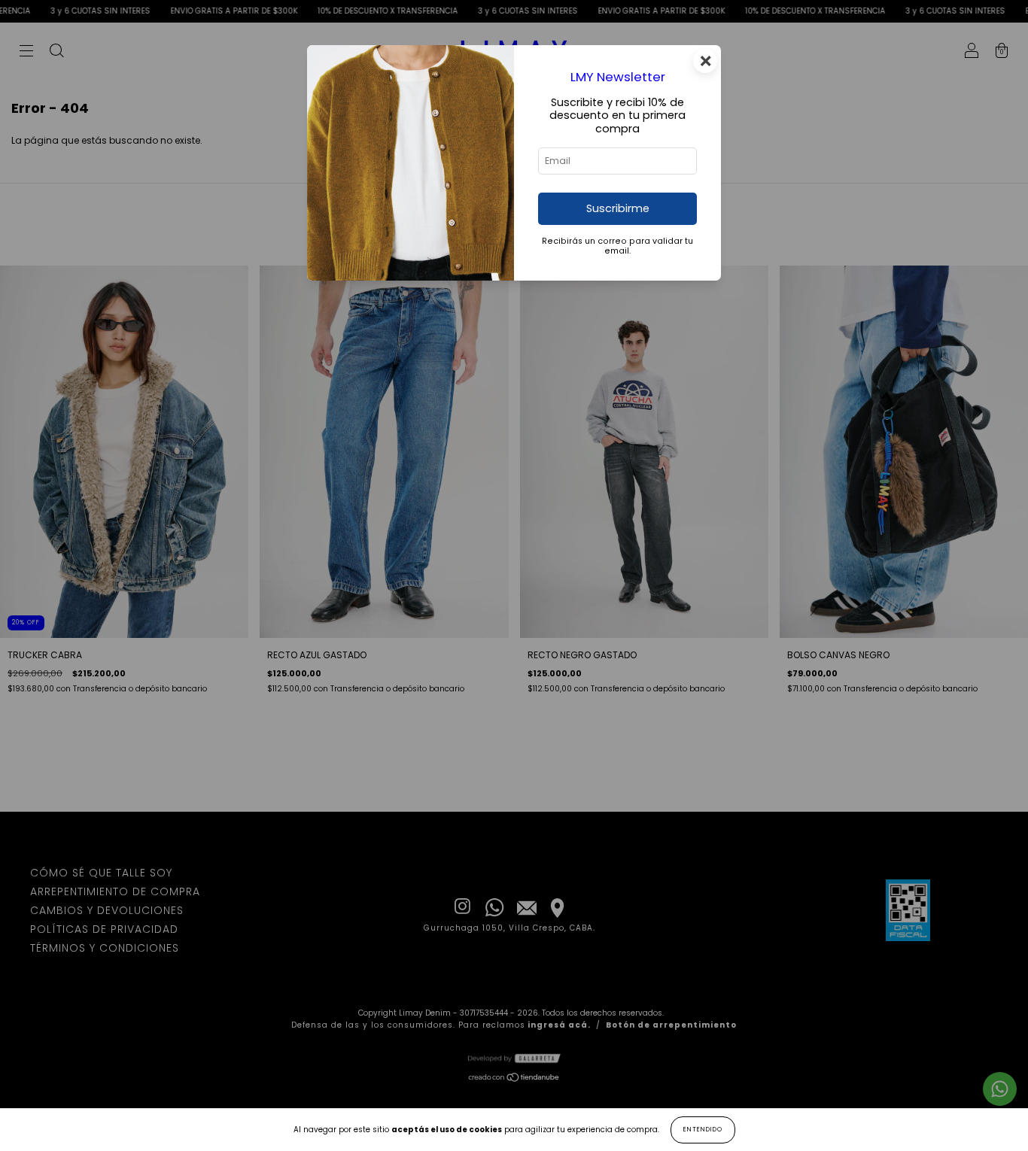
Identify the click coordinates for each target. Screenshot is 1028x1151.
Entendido (702, 1129)
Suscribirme (617, 208)
